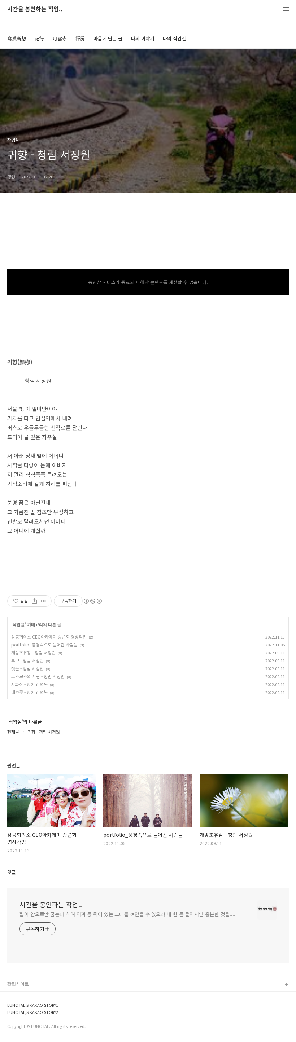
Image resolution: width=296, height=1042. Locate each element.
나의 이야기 (142, 38)
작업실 (19, 624)
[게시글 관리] (43, 601)
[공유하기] (34, 601)
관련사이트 (18, 983)
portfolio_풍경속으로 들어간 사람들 (44, 644)
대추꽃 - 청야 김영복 (29, 692)
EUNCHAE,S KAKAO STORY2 (32, 1012)
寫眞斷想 (16, 38)
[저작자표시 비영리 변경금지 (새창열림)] (92, 601)
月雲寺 (60, 38)
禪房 (80, 38)
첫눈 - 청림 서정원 (27, 668)
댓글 (11, 872)
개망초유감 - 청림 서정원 (33, 652)
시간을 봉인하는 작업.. (34, 9)
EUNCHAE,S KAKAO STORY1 (32, 1005)
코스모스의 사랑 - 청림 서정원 (38, 676)
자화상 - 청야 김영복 (29, 684)
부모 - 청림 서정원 (27, 660)
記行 (39, 38)
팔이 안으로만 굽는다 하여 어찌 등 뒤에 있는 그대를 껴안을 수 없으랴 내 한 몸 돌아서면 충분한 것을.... (127, 914)
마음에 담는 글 (107, 38)
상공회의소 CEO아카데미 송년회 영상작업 (49, 636)
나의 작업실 (174, 38)
